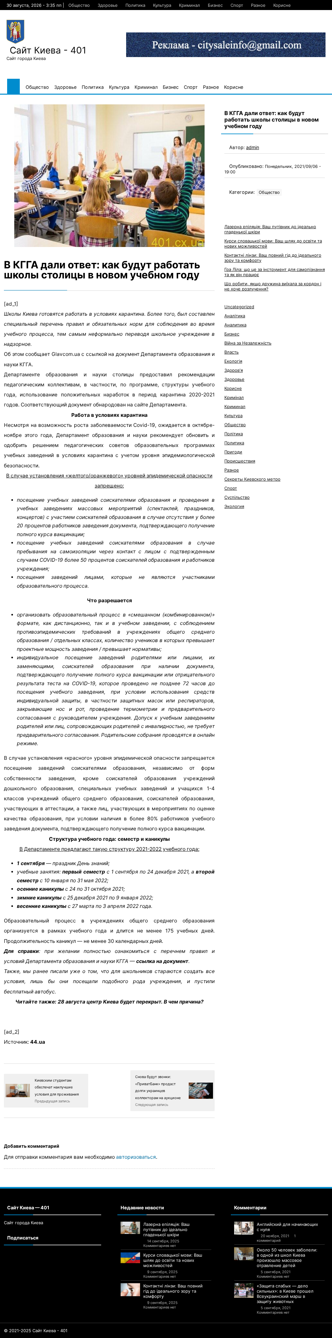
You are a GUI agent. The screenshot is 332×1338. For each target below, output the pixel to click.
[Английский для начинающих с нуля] (244, 1228)
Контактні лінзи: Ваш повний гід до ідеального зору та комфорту (173, 1291)
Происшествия (239, 461)
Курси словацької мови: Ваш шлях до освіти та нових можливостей (172, 1260)
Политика (135, 5)
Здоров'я (233, 370)
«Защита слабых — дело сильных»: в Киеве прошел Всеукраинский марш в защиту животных (285, 1293)
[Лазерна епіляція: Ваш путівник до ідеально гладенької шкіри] (130, 1228)
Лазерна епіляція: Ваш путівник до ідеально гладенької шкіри (166, 1229)
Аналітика (234, 315)
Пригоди (233, 451)
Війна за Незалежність (247, 343)
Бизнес (215, 5)
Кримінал (234, 397)
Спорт (237, 5)
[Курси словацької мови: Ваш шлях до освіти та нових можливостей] (130, 1257)
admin (252, 147)
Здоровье (108, 5)
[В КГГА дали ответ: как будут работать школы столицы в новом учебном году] (109, 175)
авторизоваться (136, 1157)
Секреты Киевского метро (252, 479)
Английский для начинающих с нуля (287, 1227)
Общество (79, 5)
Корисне (282, 5)
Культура (162, 5)
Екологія (233, 361)
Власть (231, 352)
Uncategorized (239, 306)
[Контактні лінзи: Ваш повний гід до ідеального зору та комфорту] (130, 1289)
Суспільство (237, 497)
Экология (234, 506)
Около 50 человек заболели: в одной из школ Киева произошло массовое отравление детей (287, 1257)
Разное (258, 5)
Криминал (189, 5)
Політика (233, 433)
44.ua (37, 1042)
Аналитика (235, 324)
